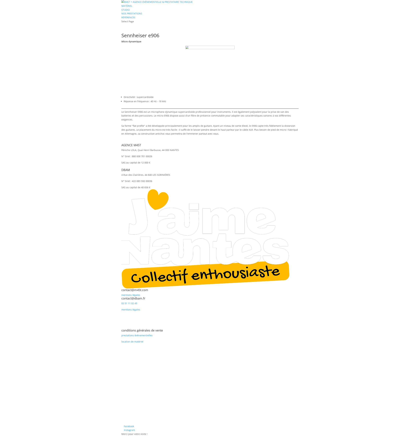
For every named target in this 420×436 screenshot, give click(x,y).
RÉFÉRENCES (128, 17)
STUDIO (125, 9)
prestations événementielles (137, 335)
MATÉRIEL (126, 5)
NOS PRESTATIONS (131, 13)
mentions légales (130, 295)
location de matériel (132, 341)
